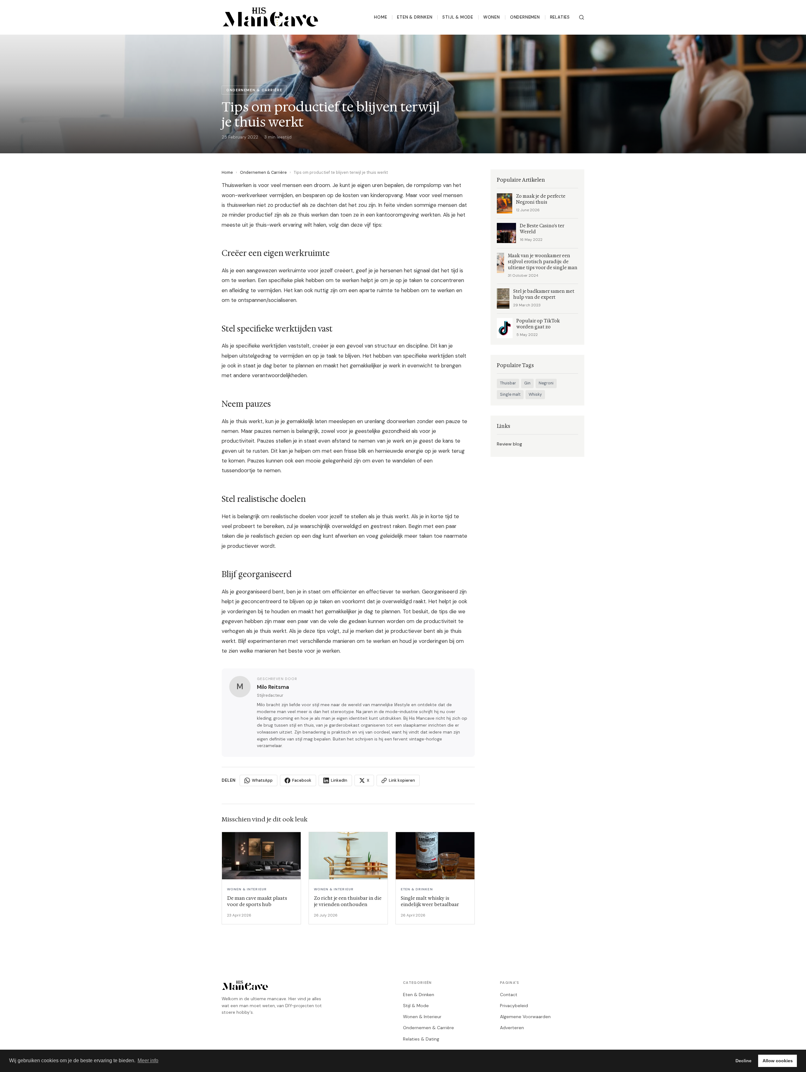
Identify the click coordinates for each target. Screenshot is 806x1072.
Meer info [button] (148, 1060)
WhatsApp (262, 780)
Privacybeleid (514, 1005)
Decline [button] (743, 1060)
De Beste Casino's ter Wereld (542, 229)
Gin (527, 383)
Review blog (509, 444)
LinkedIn (339, 780)
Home (380, 17)
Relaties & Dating (421, 1039)
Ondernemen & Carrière (263, 172)
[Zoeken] (581, 17)
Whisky (535, 394)
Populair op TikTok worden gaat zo (538, 324)
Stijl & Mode (457, 17)
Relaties (560, 17)
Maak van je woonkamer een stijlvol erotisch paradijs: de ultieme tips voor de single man (542, 262)
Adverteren (512, 1027)
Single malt (510, 394)
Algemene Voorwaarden (525, 1016)
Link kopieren (402, 780)
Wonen (491, 17)
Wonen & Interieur (422, 1016)
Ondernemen (525, 17)
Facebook (301, 780)
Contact (508, 994)
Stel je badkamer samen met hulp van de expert (543, 294)
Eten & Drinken (414, 17)
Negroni (546, 383)
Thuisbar (508, 383)
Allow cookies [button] (778, 1060)
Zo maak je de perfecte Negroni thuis (540, 199)
